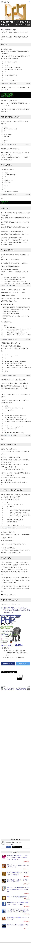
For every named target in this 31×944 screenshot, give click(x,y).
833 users (26, 921)
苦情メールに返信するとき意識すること (18, 896)
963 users (26, 893)
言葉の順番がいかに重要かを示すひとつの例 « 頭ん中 (18, 918)
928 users (26, 898)
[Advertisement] (15, 766)
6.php (2, 375)
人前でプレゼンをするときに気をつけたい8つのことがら (18, 866)
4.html (2, 285)
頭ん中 (7, 2)
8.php (2, 528)
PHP (28, 25)
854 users (26, 914)
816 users (26, 929)
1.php (2, 83)
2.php (2, 144)
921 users (26, 906)
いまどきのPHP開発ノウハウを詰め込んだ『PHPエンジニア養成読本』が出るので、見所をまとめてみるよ (16, 610)
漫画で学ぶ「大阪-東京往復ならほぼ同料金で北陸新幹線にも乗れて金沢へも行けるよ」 (18, 889)
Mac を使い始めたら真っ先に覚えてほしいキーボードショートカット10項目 (18, 911)
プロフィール (9, 844)
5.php (2, 339)
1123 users (26, 876)
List (20, 676)
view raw (28, 83)
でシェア (8, 663)
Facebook (8, 846)
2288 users (26, 861)
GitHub (14, 83)
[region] (15, 71)
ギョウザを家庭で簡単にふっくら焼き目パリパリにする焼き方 (18, 873)
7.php (2, 435)
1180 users (26, 869)
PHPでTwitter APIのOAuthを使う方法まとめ (17, 925)
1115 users (26, 884)
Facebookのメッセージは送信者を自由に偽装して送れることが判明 (17, 903)
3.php (2, 194)
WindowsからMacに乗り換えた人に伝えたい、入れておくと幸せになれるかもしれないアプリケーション (18, 857)
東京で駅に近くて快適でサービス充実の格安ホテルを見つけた (18, 881)
